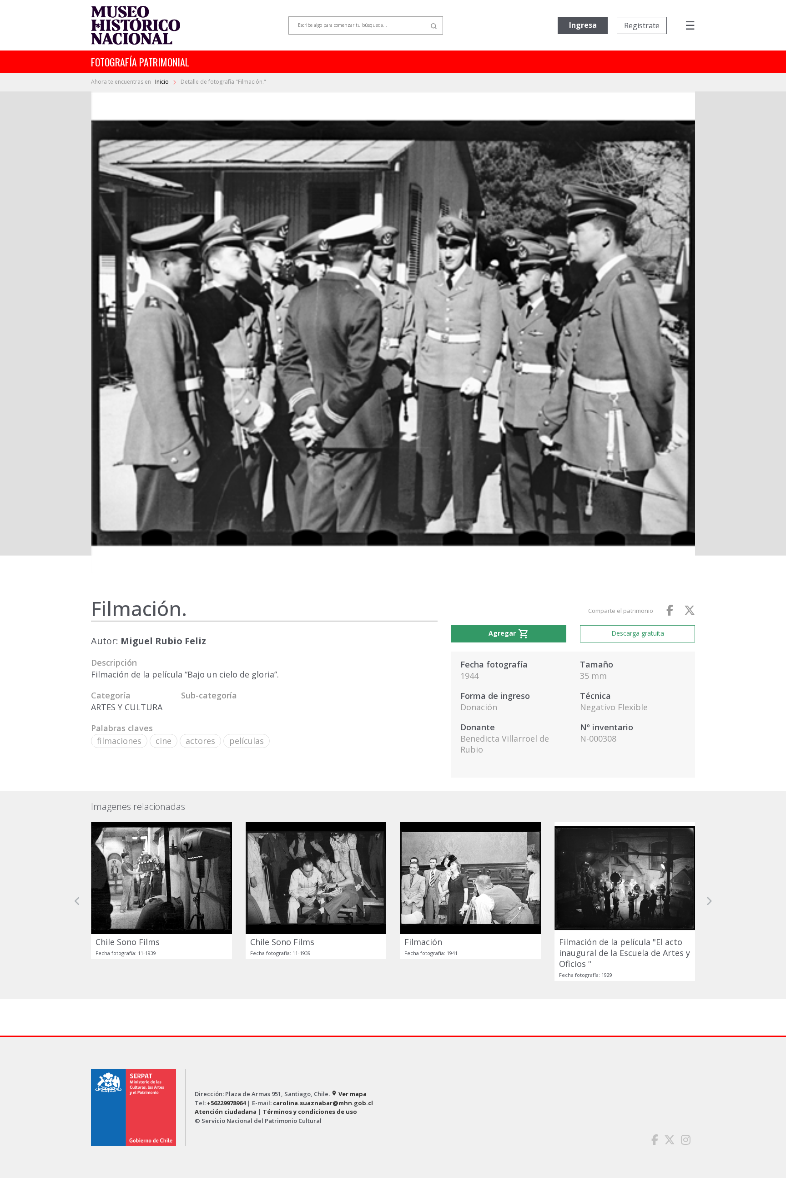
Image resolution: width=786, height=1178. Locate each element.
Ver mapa (349, 1094)
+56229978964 (226, 1103)
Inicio (162, 82)
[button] (77, 901)
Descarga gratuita (637, 633)
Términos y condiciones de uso (310, 1111)
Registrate (642, 25)
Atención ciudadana (226, 1111)
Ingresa (583, 25)
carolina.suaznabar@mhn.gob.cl (323, 1103)
